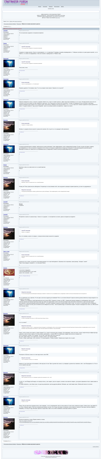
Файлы (54, 456)
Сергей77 (5, 30)
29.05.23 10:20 (26, 288)
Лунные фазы (43, 456)
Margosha (5, 120)
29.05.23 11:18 (26, 345)
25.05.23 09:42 (26, 79)
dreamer (5, 267)
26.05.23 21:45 (26, 201)
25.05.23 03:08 (26, 43)
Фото (49, 456)
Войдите (11, 21)
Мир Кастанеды (58, 456)
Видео (51, 456)
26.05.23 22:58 (26, 227)
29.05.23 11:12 (26, 313)
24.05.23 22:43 (26, 30)
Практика (19, 23)
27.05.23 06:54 (26, 251)
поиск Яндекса (55, 16)
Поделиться (21, 30)
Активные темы (51, 8)
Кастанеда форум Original (10, 23)
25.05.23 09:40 (26, 58)
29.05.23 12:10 (26, 396)
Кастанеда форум (48, 457)
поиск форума (61, 16)
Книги (47, 456)
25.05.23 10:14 (26, 120)
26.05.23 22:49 (26, 214)
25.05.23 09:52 (26, 99)
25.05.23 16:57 (26, 177)
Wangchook (5, 58)
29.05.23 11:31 (26, 372)
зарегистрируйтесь (18, 21)
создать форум (96, 446)
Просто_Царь (6, 251)
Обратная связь (54, 457)
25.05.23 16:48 (26, 164)
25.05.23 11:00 (26, 144)
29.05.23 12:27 (26, 417)
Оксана (5, 43)
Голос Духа (57, 17)
